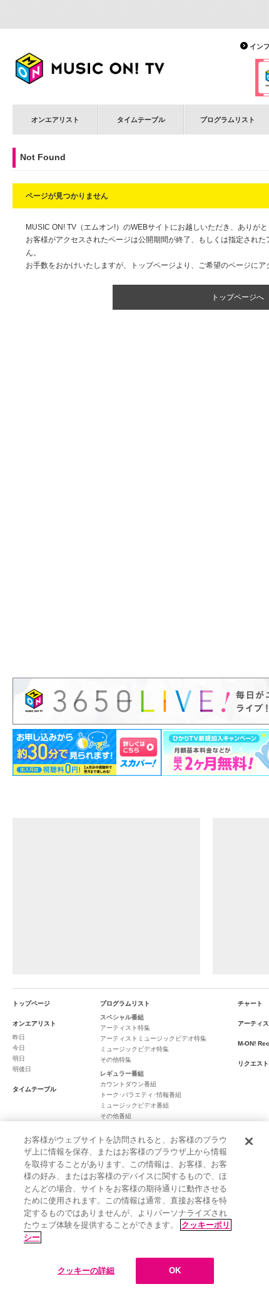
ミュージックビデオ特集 (134, 1049)
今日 (19, 1047)
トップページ (31, 1003)
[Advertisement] (106, 896)
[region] (134, 1207)
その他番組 (115, 1116)
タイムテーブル (141, 119)
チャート (250, 1003)
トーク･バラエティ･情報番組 (140, 1094)
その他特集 (115, 1059)
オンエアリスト (55, 119)
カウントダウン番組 (128, 1084)
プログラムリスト (125, 1003)
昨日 (19, 1037)
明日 (19, 1058)
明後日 (22, 1069)
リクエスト (253, 1063)
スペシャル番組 (122, 1017)
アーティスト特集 (125, 1027)
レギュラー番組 (122, 1073)
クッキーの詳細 (86, 1270)
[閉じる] (249, 1141)
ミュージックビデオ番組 (134, 1105)
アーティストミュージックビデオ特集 (153, 1038)
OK (175, 1270)
